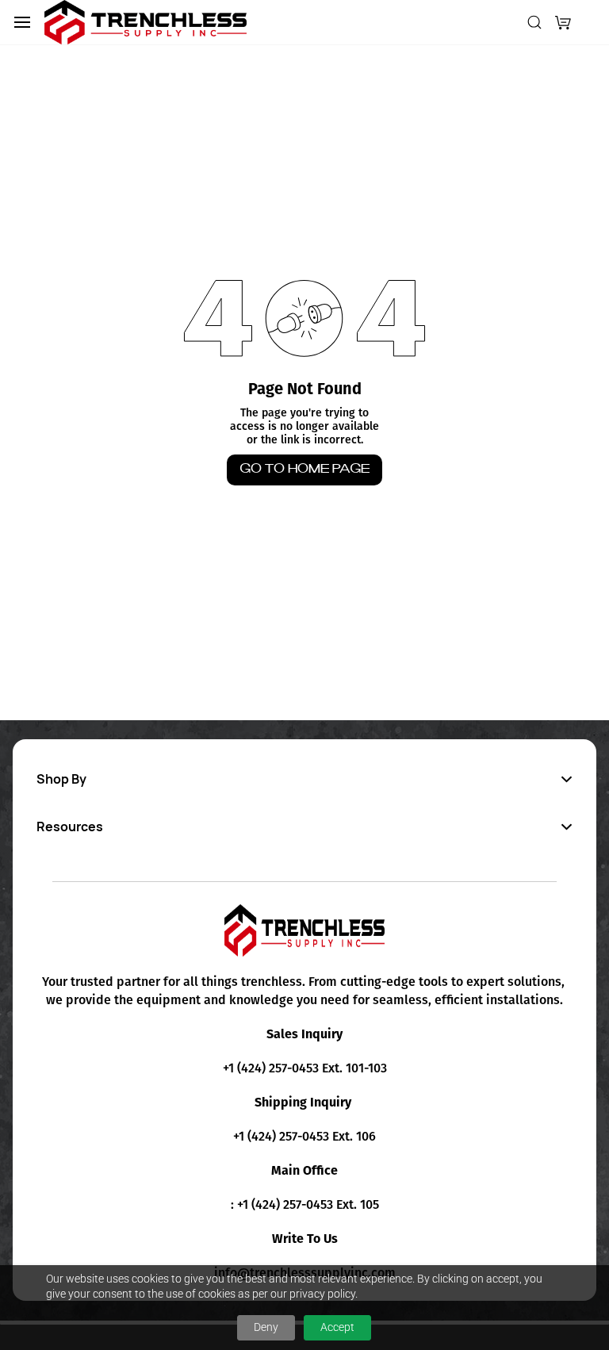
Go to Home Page (304, 469)
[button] (563, 22)
